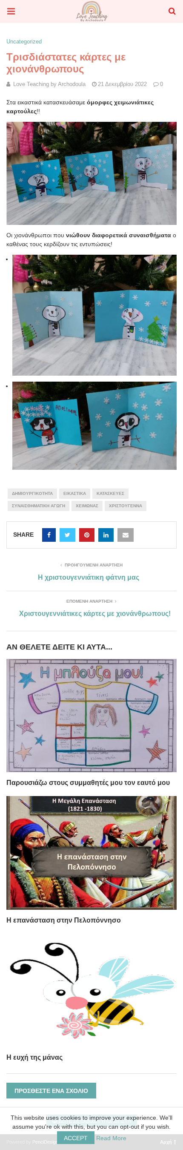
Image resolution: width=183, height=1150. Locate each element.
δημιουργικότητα (32, 493)
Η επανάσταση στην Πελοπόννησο (63, 920)
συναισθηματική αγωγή (38, 505)
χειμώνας (87, 505)
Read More (111, 1138)
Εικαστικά (74, 493)
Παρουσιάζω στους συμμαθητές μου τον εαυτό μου (88, 782)
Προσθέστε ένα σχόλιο (51, 1090)
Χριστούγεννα (125, 505)
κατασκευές (110, 493)
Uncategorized (24, 41)
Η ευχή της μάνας (34, 1057)
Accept (76, 1138)
